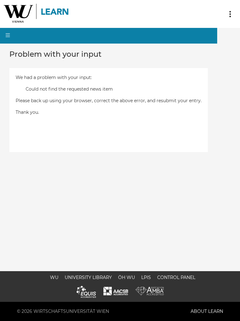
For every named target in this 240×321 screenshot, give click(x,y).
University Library (88, 277)
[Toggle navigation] (230, 14)
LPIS (146, 277)
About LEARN (207, 311)
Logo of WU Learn (36, 14)
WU (54, 277)
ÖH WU (126, 277)
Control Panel (176, 277)
